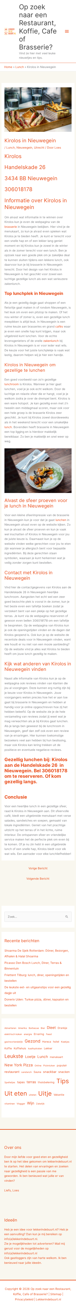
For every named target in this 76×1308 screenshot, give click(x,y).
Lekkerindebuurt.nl (48, 1299)
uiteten (32, 1095)
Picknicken (49, 1065)
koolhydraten (35, 1048)
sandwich (26, 1072)
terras (31, 1082)
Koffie (8, 1048)
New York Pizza (18, 1065)
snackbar (49, 1072)
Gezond (32, 1041)
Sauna (37, 1072)
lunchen (61, 520)
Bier (43, 1028)
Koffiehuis (20, 1048)
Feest (49, 1034)
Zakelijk (40, 1103)
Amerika (22, 1028)
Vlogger (21, 1103)
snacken (64, 1072)
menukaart (56, 1057)
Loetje (30, 1057)
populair (62, 1065)
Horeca (46, 1041)
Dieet (51, 1027)
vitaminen (9, 1103)
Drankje (62, 1028)
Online (38, 1065)
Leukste (13, 1056)
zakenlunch (51, 340)
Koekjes (65, 1041)
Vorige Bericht (38, 868)
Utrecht (39, 147)
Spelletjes (9, 1082)
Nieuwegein (24, 147)
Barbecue (34, 1028)
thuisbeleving (46, 1082)
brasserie (10, 226)
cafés (59, 326)
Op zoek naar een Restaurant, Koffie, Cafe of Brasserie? (38, 27)
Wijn (30, 1103)
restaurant (11, 1072)
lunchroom (11, 384)
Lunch (10, 147)
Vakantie (59, 1094)
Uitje (45, 1093)
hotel (56, 1041)
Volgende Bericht (37, 878)
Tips (62, 1081)
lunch (8, 427)
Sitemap (55, 1294)
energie (28, 1034)
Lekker (48, 1048)
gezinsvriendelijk (13, 1041)
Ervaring (39, 1034)
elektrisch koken (13, 1034)
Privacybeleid (24, 1299)
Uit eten (15, 1093)
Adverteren (10, 1028)
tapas (21, 1082)
